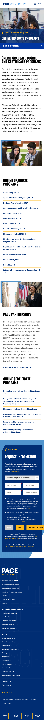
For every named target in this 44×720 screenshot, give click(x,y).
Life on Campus (7, 664)
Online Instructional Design (11, 675)
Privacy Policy (15, 538)
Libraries (4, 603)
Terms (29, 508)
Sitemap (4, 653)
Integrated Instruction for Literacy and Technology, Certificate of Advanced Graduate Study (19, 401)
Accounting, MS (9, 193)
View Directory (7, 685)
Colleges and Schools (8, 599)
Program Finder (15, 716)
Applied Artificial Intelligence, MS (17, 198)
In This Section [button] (10, 45)
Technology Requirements (10, 649)
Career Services (7, 668)
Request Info (37, 716)
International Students (9, 613)
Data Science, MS (10, 224)
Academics (5, 660)
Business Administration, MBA (15, 203)
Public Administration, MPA (14, 255)
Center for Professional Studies (12, 592)
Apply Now (27, 716)
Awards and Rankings (8, 638)
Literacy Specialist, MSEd (13, 234)
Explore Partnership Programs (16, 367)
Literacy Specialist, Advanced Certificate (20, 409)
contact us (15, 472)
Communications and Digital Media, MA (19, 208)
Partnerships (6, 645)
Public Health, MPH (11, 260)
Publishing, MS (9, 265)
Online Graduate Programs (10, 588)
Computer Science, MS (12, 213)
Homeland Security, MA (13, 229)
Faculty (4, 596)
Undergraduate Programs (10, 584)
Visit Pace (6, 692)
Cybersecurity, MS (10, 218)
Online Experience (8, 624)
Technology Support (8, 628)
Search (5, 715)
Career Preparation (8, 642)
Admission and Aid (8, 671)
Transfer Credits (7, 617)
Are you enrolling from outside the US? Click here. (19, 546)
